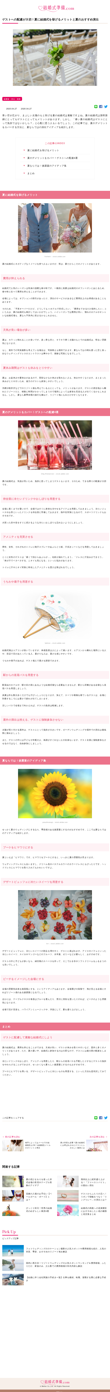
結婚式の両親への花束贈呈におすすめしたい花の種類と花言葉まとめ (94, 1210)
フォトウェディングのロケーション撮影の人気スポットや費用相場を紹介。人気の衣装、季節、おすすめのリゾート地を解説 (66, 1250)
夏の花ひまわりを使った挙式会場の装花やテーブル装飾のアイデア (39, 1182)
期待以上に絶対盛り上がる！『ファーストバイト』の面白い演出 (94, 1182)
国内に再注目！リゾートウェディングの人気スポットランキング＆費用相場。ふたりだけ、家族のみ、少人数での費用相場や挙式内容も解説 (66, 1264)
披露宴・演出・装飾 (12, 99)
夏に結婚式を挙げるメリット (43, 150)
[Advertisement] (55, 1088)
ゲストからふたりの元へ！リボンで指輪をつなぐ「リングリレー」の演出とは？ (94, 1196)
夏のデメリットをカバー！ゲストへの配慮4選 (52, 157)
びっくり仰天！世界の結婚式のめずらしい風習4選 (39, 1209)
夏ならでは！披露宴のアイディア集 (47, 165)
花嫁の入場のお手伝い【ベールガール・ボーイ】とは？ (39, 1196)
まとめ (31, 173)
